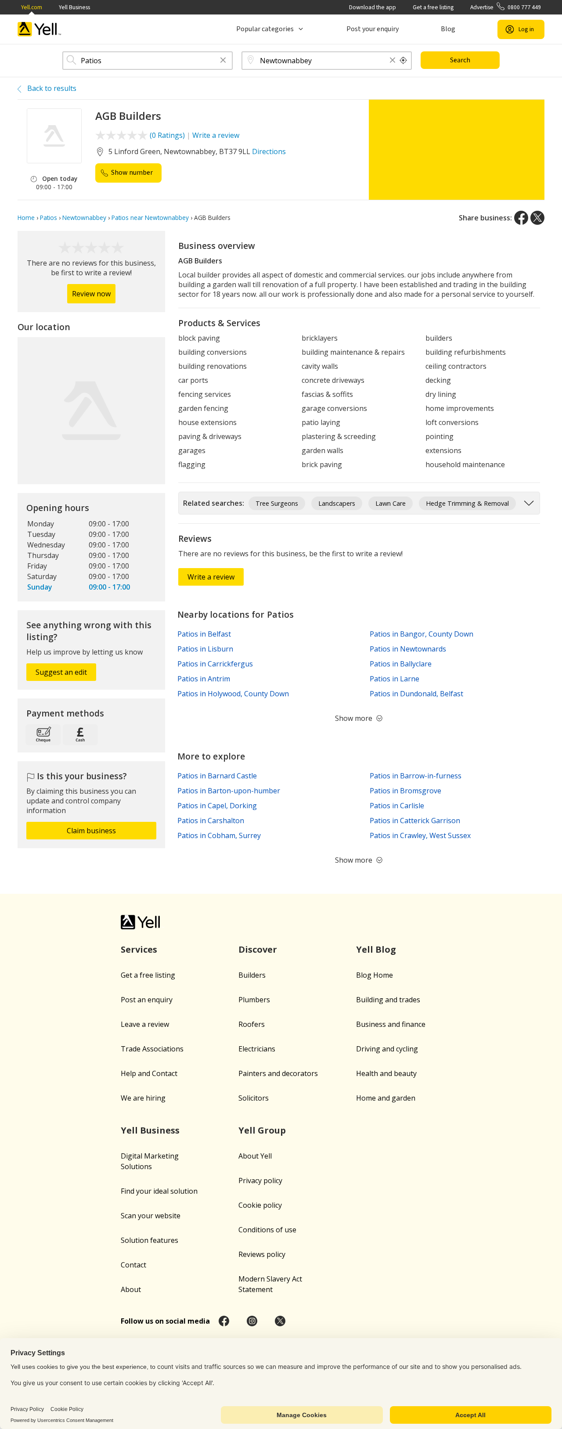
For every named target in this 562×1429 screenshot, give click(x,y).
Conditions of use (267, 1230)
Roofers (251, 1024)
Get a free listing (433, 7)
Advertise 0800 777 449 (505, 7)
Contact (133, 1265)
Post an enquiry (147, 999)
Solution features (149, 1240)
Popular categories (265, 29)
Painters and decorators (278, 1073)
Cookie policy (260, 1205)
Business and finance (390, 1024)
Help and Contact (149, 1073)
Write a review (215, 135)
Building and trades (388, 999)
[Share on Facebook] (521, 218)
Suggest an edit (61, 672)
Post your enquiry (372, 29)
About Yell (255, 1156)
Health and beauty (386, 1073)
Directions (269, 151)
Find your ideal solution (159, 1191)
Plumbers (254, 999)
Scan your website (150, 1215)
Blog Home (374, 975)
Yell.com (31, 7)
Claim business (91, 830)
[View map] (91, 411)
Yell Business (74, 7)
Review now (91, 294)
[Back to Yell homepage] (39, 29)
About (131, 1289)
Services (139, 949)
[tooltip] (403, 61)
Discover (257, 949)
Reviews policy (261, 1254)
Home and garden (385, 1098)
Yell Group (262, 1130)
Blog (448, 29)
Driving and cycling (387, 1049)
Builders (252, 975)
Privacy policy (260, 1180)
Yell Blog (376, 949)
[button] (223, 61)
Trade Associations (152, 1049)
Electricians (256, 1049)
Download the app (372, 7)
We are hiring (143, 1098)
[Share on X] (537, 218)
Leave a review (145, 1024)
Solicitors (253, 1098)
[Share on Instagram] (252, 1321)
